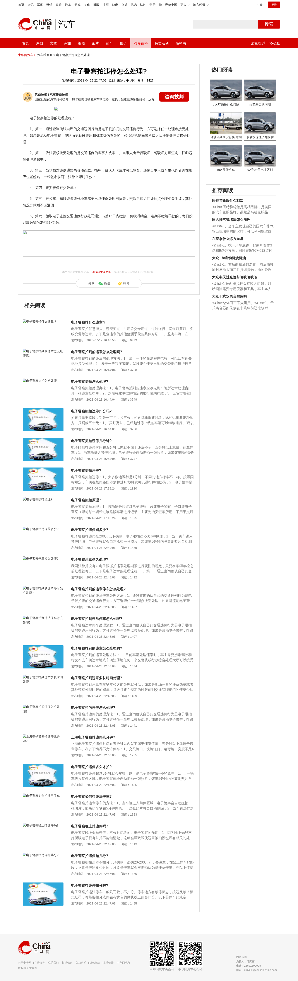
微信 (107, 283)
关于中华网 (24, 962)
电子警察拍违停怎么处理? (73, 55)
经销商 (181, 43)
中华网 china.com (36, 24)
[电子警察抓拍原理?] (43, 499)
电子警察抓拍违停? (86, 470)
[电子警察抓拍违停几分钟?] (43, 440)
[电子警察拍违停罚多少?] (43, 529)
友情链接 (108, 962)
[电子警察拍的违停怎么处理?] (43, 707)
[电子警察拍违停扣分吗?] (43, 884)
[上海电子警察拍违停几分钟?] (43, 736)
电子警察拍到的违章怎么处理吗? (96, 352)
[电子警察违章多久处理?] (43, 558)
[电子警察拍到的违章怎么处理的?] (43, 647)
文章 (53, 43)
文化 (87, 5)
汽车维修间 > (46, 55)
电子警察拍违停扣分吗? (89, 885)
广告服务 (39, 962)
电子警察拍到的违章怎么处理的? (96, 648)
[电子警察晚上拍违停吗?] (43, 825)
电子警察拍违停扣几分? (89, 856)
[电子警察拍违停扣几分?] (43, 855)
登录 (274, 4)
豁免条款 (94, 962)
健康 (115, 5)
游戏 (77, 5)
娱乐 (59, 5)
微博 (126, 283)
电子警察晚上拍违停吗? (89, 826)
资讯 (30, 5)
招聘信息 (67, 962)
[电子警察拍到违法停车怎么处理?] (43, 618)
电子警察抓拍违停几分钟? (91, 441)
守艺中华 (155, 5)
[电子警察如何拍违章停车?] (43, 795)
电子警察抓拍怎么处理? (89, 381)
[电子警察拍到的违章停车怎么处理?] (43, 588)
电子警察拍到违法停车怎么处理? (96, 619)
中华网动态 (123, 962)
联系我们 (53, 962)
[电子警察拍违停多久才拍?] (43, 766)
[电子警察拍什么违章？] (43, 321)
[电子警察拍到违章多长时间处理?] (43, 677)
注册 (260, 4)
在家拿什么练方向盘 (227, 239)
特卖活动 (162, 43)
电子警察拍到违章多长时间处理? (96, 678)
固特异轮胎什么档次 (227, 200)
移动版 (274, 43)
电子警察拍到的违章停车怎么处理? (98, 589)
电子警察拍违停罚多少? (89, 530)
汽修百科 (141, 43)
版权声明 (81, 962)
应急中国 (171, 5)
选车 (109, 43)
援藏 (96, 5)
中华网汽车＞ (27, 55)
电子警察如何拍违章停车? (91, 796)
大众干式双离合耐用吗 (229, 296)
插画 (106, 5)
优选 (134, 5)
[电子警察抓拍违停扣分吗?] (43, 410)
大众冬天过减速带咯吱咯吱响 (234, 277)
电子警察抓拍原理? (86, 500)
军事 (40, 5)
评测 (67, 43)
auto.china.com (101, 272)
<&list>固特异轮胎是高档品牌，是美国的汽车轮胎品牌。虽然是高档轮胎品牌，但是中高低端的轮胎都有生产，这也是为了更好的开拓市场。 (242, 210)
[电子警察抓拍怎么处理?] (43, 381)
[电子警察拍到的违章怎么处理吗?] (43, 351)
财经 (49, 5)
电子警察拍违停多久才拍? (91, 767)
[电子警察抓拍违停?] (43, 469)
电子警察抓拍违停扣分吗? (91, 411)
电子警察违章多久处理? (89, 559)
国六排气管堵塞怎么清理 (231, 219)
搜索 (269, 24)
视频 (81, 43)
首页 (21, 5)
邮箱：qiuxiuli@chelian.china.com (256, 970)
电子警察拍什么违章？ (88, 322)
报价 (123, 43)
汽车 (68, 5)
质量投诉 (258, 43)
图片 (95, 43)
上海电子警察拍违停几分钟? (93, 737)
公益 (124, 5)
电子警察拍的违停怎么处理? (93, 707)
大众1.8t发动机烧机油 (229, 258)
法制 (143, 5)
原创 (39, 43)
